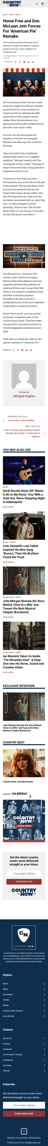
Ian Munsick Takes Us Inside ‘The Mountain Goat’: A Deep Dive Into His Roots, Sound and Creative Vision (23, 661)
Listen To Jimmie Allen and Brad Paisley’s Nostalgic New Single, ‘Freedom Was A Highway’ (21, 433)
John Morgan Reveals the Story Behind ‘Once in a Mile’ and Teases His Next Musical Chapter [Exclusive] (23, 606)
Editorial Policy (35, 1138)
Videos (17, 15)
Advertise (11, 1138)
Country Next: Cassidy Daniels (18, 781)
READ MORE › (9, 507)
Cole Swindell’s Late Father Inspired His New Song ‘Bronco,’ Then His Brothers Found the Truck (21, 551)
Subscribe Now (24, 881)
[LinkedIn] (28, 62)
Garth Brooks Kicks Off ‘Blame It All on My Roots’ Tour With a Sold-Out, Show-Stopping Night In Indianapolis (24, 496)
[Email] (33, 62)
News (11, 15)
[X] (20, 62)
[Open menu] (42, 4)
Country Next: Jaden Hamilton (21, 420)
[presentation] (24, 470)
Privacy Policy (21, 1138)
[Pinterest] (24, 62)
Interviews (8, 597)
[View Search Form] (37, 4)
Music (5, 15)
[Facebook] (15, 62)
